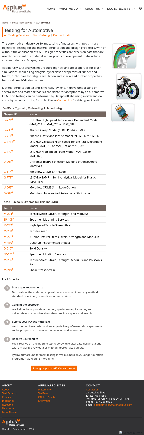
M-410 (8, 243)
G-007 (8, 193)
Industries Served (22, 22)
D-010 (8, 248)
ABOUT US (93, 8)
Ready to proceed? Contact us (52, 368)
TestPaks (43, 393)
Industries (8, 400)
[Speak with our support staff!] (130, 433)
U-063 (8, 187)
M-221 (8, 237)
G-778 (8, 177)
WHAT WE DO (69, 8)
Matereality (44, 389)
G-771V (9, 142)
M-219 (8, 270)
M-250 (8, 231)
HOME (51, 8)
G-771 (8, 120)
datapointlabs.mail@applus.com (113, 404)
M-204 (8, 214)
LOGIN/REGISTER (120, 8)
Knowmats (44, 400)
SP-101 (8, 254)
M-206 (8, 260)
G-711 (8, 136)
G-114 (8, 172)
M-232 (8, 225)
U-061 (8, 162)
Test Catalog (41, 35)
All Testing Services (16, 35)
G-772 (8, 152)
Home (5, 22)
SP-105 (8, 219)
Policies (6, 397)
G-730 (8, 130)
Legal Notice (9, 412)
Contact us (92, 389)
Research (7, 404)
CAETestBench (46, 397)
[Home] (17, 8)
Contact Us (60, 35)
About (5, 389)
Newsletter (8, 408)
